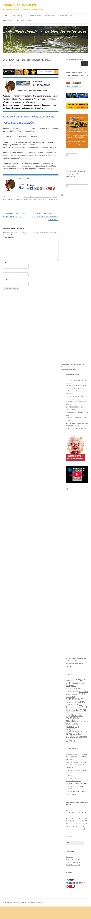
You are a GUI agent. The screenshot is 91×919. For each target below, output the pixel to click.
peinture (71, 723)
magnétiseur (73, 717)
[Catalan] (67, 83)
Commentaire (8, 238)
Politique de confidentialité (11, 902)
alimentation (70, 680)
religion (35, 200)
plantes (79, 724)
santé (69, 733)
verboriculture (79, 739)
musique (72, 720)
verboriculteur (70, 739)
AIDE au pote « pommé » (24, 21)
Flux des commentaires (73, 862)
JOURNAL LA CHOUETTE (20, 5)
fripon (79, 707)
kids (68, 712)
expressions (20, 200)
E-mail (5, 271)
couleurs (74, 694)
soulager (72, 736)
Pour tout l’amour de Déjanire (76, 428)
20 (73, 824)
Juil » (84, 829)
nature (83, 720)
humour (81, 710)
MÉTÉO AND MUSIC (66, 16)
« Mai (67, 829)
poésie (70, 726)
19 (70, 824)
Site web (6, 280)
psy (76, 726)
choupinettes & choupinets (32, 197)
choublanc (53, 200)
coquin (68, 694)
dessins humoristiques (74, 697)
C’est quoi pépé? (35, 16)
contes (83, 691)
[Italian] (76, 83)
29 (79, 826)
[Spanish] (69, 83)
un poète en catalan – (73, 754)
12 (70, 821)
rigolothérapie (72, 731)
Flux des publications (73, 859)
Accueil (5, 16)
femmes (71, 707)
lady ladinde (28, 200)
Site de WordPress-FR (73, 865)
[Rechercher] (84, 63)
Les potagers (50, 16)
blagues (71, 685)
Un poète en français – (73, 770)
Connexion (69, 857)
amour (80, 680)
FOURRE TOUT (7, 21)
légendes (77, 715)
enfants (79, 701)
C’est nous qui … (19, 16)
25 (67, 826)
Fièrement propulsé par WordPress (32, 902)
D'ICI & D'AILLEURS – (73, 762)
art (78, 682)
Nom (4, 262)
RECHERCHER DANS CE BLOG (75, 60)
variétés (83, 736)
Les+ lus (81, 713)
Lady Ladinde (46, 197)
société (77, 733)
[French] (71, 83)
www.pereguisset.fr (72, 174)
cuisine (81, 693)
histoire (71, 710)
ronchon (84, 731)
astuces (83, 683)
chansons (73, 688)
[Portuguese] (78, 83)
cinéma (76, 692)
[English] (74, 83)
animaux (71, 682)
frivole (85, 707)
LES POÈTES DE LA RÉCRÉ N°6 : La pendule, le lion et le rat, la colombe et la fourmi (45, 216)
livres (68, 715)
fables (80, 705)
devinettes (69, 702)
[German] (80, 83)
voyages (70, 740)
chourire (70, 691)
